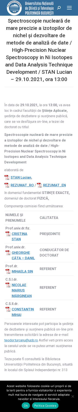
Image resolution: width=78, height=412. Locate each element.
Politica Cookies (45, 405)
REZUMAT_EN (54, 185)
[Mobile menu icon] (69, 7)
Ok (26, 405)
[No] (72, 396)
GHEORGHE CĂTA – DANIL (23, 255)
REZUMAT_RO (22, 185)
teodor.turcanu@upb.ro (21, 340)
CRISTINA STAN (19, 236)
